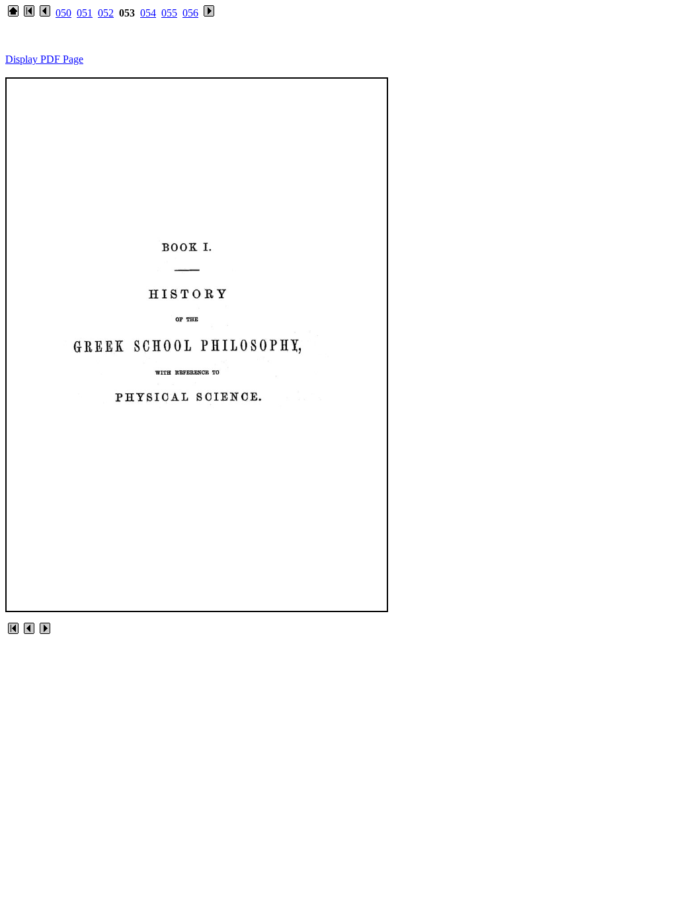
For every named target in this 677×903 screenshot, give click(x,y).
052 (106, 13)
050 (63, 13)
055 (169, 13)
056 (190, 13)
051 (85, 13)
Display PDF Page (44, 59)
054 (148, 13)
